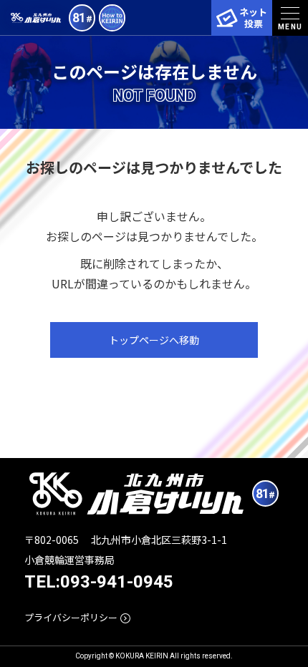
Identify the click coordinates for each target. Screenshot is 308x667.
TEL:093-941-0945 (98, 581)
